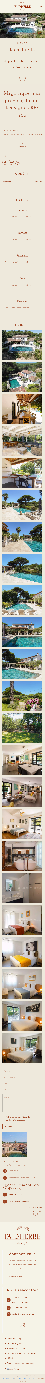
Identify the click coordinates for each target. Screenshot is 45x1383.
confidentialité (7, 1379)
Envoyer (8, 1127)
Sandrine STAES (11, 1161)
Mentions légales (14, 1343)
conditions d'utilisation (27, 1379)
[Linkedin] (11, 161)
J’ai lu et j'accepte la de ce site (18, 1118)
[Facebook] (5, 161)
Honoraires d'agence (16, 1338)
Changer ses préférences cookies (21, 1353)
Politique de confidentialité (18, 1348)
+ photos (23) (35, 33)
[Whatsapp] (17, 161)
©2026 (10, 1358)
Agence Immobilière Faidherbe (21, 1187)
